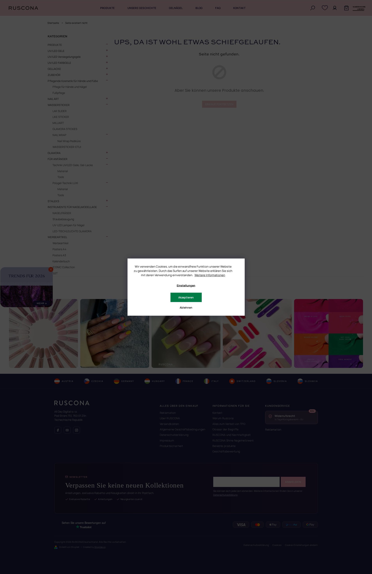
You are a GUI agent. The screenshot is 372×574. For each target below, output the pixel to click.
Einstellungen (186, 285)
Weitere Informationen (209, 275)
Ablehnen (186, 307)
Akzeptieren (186, 297)
